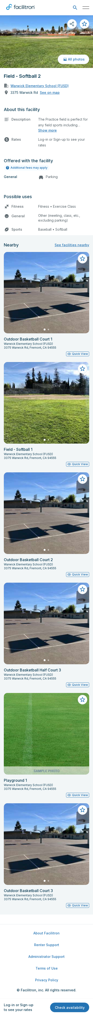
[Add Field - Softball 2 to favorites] (84, 24)
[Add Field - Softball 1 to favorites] (82, 369)
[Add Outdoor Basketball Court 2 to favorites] (82, 479)
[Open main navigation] (86, 7)
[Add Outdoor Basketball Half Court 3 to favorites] (82, 589)
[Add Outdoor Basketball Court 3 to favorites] (82, 810)
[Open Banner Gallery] (46, 41)
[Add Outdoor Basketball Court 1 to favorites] (82, 258)
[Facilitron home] (20, 10)
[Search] (75, 7)
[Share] (72, 24)
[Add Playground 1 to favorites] (82, 699)
